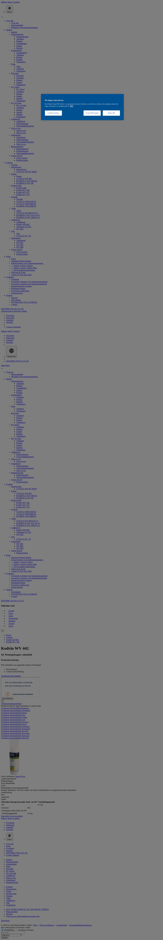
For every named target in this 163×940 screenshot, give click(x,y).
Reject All (111, 113)
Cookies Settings (53, 113)
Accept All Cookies (92, 113)
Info (71, 106)
